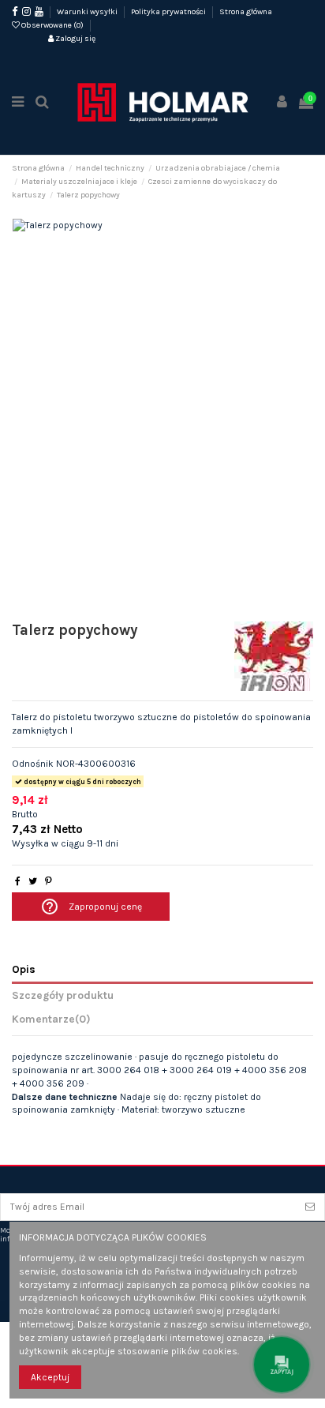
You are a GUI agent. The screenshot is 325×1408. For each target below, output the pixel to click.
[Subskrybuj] (310, 1206)
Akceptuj (50, 1377)
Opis (23, 969)
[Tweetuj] (32, 881)
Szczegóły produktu (63, 995)
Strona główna (245, 12)
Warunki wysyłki (88, 12)
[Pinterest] (48, 881)
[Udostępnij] (18, 881)
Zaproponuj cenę (91, 906)
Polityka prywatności (169, 12)
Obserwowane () (52, 25)
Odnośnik (33, 763)
